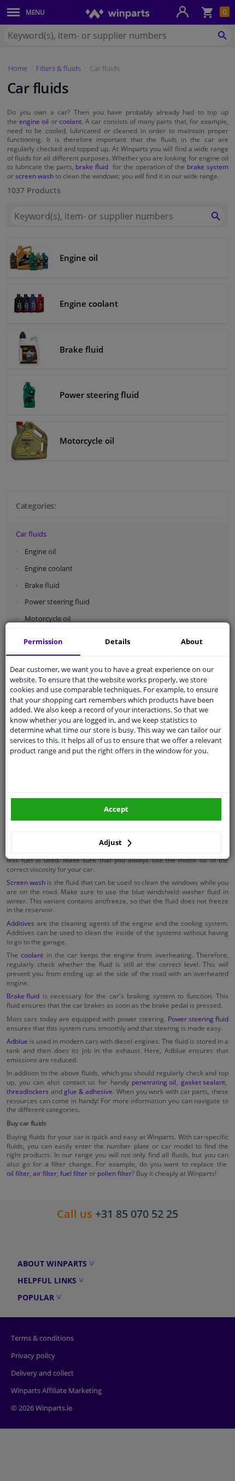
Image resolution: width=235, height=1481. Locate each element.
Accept (116, 809)
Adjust (111, 842)
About (192, 641)
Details (117, 641)
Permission (43, 641)
